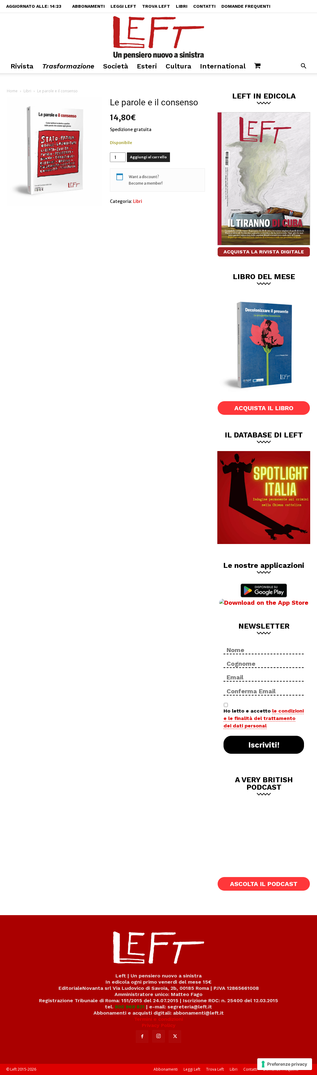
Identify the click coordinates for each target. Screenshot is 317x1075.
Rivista (22, 66)
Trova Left (156, 6)
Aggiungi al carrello (148, 157)
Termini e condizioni (158, 1019)
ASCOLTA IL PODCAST (263, 884)
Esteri (147, 66)
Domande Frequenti (245, 6)
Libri (181, 6)
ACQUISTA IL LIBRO (263, 408)
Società (115, 66)
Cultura (178, 66)
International (222, 66)
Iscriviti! (264, 744)
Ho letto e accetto (264, 718)
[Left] (158, 36)
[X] (175, 1036)
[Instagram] (158, 1036)
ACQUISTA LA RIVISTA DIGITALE (264, 252)
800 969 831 (130, 1007)
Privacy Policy (159, 1025)
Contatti (204, 6)
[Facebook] (142, 1036)
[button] (303, 67)
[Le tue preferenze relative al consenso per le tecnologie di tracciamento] (284, 1064)
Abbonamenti (88, 6)
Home (12, 91)
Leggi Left (123, 6)
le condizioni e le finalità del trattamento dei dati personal (264, 718)
